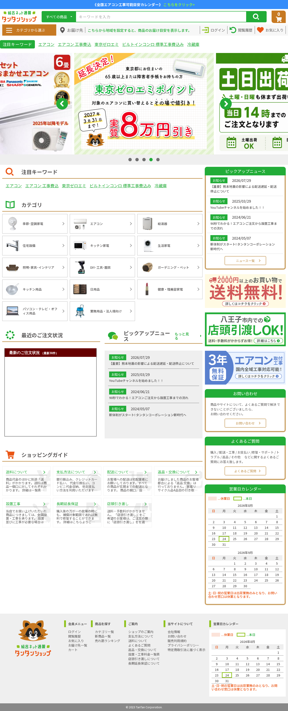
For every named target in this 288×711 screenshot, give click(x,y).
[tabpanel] (144, 103)
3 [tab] (144, 159)
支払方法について (140, 636)
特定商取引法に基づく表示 (186, 649)
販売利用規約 (177, 640)
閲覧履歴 (74, 636)
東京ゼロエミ (106, 44)
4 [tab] (151, 159)
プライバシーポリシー (183, 645)
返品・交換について (142, 649)
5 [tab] (158, 159)
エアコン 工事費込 (74, 44)
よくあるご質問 (245, 471)
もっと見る (182, 336)
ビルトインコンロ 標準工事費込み (153, 44)
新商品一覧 (103, 636)
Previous (62, 104)
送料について (137, 640)
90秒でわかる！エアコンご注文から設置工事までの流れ (243, 225)
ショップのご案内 (140, 631)
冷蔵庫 (193, 44)
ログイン (74, 631)
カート (73, 649)
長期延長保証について (144, 663)
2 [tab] (137, 159)
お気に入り (76, 640)
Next (226, 104)
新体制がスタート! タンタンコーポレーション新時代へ (242, 246)
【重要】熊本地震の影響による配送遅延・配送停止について (243, 188)
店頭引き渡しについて (144, 658)
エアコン (46, 44)
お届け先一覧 (77, 645)
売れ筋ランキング (107, 640)
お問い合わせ (245, 423)
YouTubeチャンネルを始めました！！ (237, 207)
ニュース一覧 (245, 260)
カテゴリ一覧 (104, 631)
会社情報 (174, 631)
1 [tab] (130, 159)
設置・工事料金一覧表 (144, 654)
